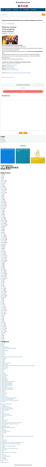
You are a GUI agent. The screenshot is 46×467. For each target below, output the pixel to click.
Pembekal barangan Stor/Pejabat (7, 149)
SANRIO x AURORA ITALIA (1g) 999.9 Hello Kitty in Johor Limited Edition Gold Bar (18, 436)
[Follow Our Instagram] (21, 6)
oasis (3, 411)
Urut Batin (4, 457)
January (2, 204)
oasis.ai (3, 413)
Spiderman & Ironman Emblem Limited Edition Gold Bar (13, 442)
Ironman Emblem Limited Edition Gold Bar (10, 400)
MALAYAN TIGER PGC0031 (7, 404)
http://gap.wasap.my (10, 67)
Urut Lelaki (4, 459)
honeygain (4, 394)
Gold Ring (4, 390)
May (1, 179)
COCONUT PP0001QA (6, 363)
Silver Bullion (4, 440)
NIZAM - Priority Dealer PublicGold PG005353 (11, 64)
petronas (3, 416)
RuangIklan (4, 433)
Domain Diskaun (5, 367)
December (3, 180)
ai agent (3, 349)
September (3, 192)
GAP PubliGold (4, 380)
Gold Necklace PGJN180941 (7, 388)
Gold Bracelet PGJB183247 (7, 384)
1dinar (3, 344)
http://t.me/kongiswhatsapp (25, 73)
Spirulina (3, 445)
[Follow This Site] (24, 6)
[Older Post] (25, 133)
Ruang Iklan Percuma (6, 431)
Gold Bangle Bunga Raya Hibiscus (8, 382)
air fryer (3, 352)
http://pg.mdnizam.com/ (12, 65)
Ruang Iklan (4, 430)
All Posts (3, 141)
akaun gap (4, 354)
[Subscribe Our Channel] (27, 6)
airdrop (3, 353)
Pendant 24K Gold (5, 414)
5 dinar (3, 346)
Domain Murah (5, 368)
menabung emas (5, 410)
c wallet (3, 361)
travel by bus (4, 450)
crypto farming (5, 364)
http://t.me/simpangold (10, 68)
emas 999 (4, 374)
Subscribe (23, 91)
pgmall (3, 419)
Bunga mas (4, 358)
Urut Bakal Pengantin (6, 456)
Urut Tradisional (5, 460)
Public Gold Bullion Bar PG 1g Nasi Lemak (10, 424)
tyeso (3, 451)
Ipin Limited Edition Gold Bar (7, 399)
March (2, 186)
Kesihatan (4, 402)
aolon (3, 356)
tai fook (3, 447)
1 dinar (3, 343)
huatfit (3, 395)
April (2, 185)
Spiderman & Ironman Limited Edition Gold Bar (11, 444)
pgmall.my (4, 421)
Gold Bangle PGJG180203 (7, 383)
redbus (3, 429)
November (3, 182)
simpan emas (4, 441)
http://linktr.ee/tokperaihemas (12, 70)
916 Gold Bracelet (5, 347)
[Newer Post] (21, 133)
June (2, 177)
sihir (2, 439)
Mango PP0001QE (5, 406)
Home (2, 9)
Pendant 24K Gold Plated (7, 415)
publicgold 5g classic (6, 426)
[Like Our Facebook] (19, 6)
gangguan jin (4, 378)
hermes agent (4, 393)
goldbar (3, 392)
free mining (4, 377)
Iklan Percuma (4, 397)
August (2, 174)
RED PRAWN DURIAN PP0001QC (8, 428)
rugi (2, 434)
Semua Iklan (4, 142)
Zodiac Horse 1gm (5, 462)
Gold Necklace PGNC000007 (7, 389)
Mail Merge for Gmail (9, 77)
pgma (3, 418)
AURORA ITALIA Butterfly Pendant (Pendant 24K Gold (37, 159)
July (1, 176)
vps (2, 461)
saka (2, 435)
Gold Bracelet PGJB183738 (7, 385)
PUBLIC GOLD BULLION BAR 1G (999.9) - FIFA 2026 (12, 423)
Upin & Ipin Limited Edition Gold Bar (9, 452)
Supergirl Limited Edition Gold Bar (9, 446)
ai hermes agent (5, 351)
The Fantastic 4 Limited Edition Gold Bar (10, 449)
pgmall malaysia (5, 420)
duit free (3, 369)
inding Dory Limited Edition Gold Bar (9, 398)
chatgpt (3, 362)
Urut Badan (4, 455)
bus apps (3, 359)
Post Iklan (4, 139)
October (2, 183)
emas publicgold (5, 375)
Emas (3, 372)
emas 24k (3, 373)
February (2, 203)
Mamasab (3, 405)
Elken (3, 371)
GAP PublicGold (5, 379)
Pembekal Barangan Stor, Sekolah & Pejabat (22, 150)
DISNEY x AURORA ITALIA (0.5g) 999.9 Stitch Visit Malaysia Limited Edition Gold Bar (18, 366)
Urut (2, 454)
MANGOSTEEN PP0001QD (7, 408)
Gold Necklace (4, 387)
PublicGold (4, 425)
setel (3, 437)
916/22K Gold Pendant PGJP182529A (9, 348)
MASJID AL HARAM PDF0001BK (8, 409)
